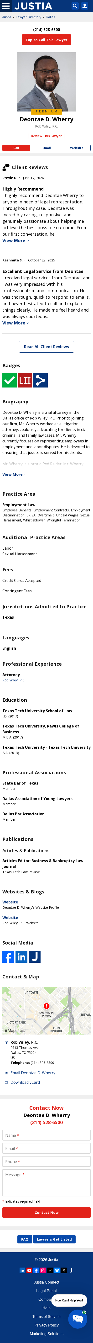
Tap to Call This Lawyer (46, 39)
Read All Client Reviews (46, 346)
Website (10, 902)
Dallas (50, 17)
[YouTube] (29, 1270)
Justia (6, 17)
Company (46, 1299)
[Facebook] (36, 1270)
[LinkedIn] (22, 1270)
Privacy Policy (47, 1325)
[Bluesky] (57, 1270)
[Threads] (50, 1270)
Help (46, 1308)
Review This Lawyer (46, 136)
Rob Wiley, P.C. (46, 126)
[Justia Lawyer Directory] (71, 1270)
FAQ (24, 1239)
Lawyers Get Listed (54, 1239)
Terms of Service (46, 1317)
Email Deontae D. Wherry (32, 1072)
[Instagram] (43, 1270)
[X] (64, 1270)
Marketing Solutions (46, 1334)
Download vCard (25, 1082)
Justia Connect (46, 1282)
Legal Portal (46, 1291)
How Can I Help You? (69, 1300)
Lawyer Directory (28, 17)
